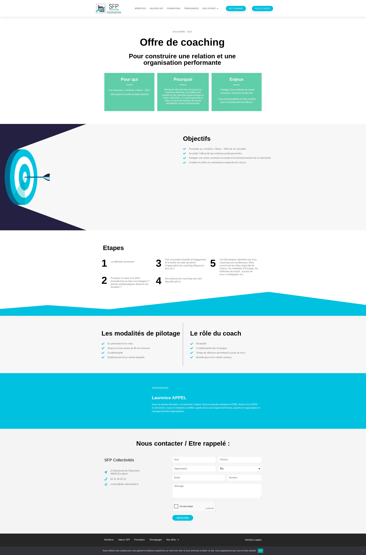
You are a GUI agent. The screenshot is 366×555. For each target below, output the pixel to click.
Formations (173, 8)
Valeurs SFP (156, 8)
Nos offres (208, 8)
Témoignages (191, 8)
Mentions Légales (253, 540)
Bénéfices (140, 8)
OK (260, 550)
